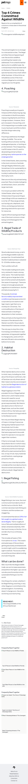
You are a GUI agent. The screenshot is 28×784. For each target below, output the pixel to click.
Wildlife (8, 8)
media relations (14, 773)
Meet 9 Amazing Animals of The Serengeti (11, 731)
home (3, 8)
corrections (14, 778)
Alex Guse (11, 31)
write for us (14, 771)
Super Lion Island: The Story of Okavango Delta (11, 710)
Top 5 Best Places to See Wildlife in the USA (13, 685)
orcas (15, 540)
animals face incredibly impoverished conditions (11, 296)
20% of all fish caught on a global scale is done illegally (14, 519)
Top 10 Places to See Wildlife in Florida (13, 666)
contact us (14, 780)
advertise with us (14, 776)
